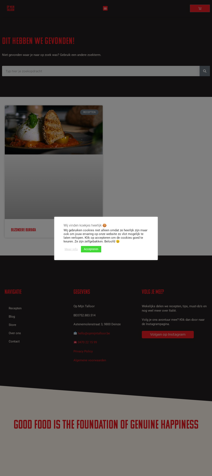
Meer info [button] (71, 249)
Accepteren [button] (91, 249)
